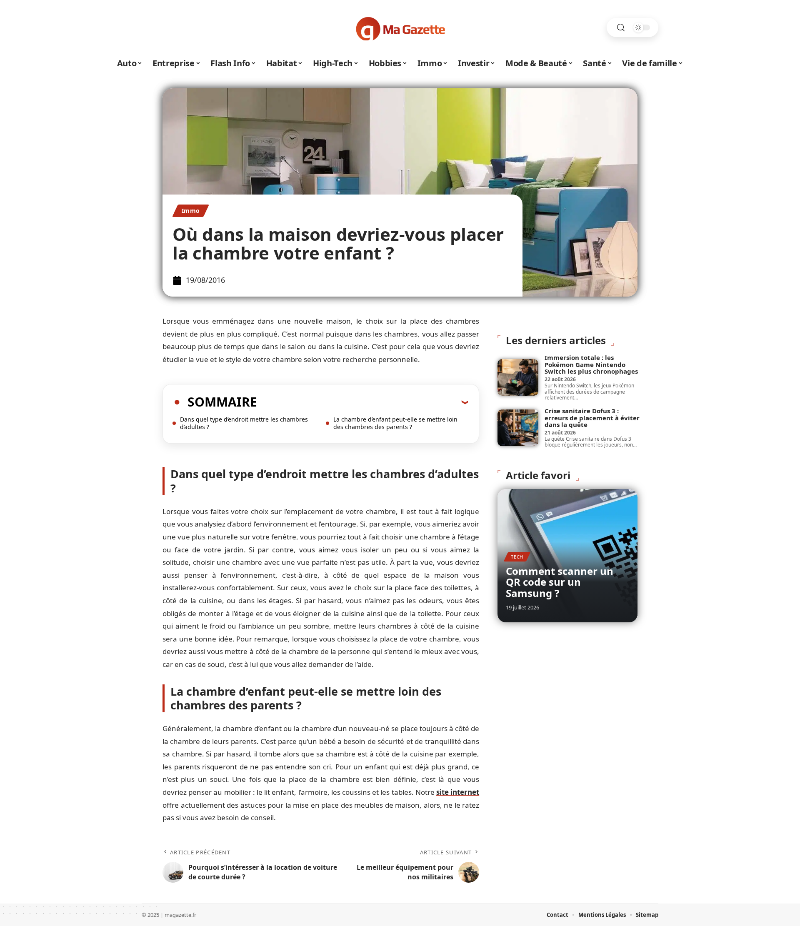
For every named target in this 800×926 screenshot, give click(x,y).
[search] (621, 27)
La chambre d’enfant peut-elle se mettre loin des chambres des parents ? (395, 423)
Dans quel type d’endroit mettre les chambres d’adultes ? (244, 423)
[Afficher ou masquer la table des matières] (362, 402)
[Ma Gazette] (400, 27)
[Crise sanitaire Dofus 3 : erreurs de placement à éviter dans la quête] (518, 427)
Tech (517, 557)
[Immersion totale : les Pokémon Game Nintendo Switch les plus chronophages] (518, 377)
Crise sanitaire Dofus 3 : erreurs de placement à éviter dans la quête (592, 418)
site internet (457, 792)
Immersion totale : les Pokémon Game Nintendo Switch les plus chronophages (591, 364)
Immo (191, 211)
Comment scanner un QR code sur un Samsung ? (559, 582)
